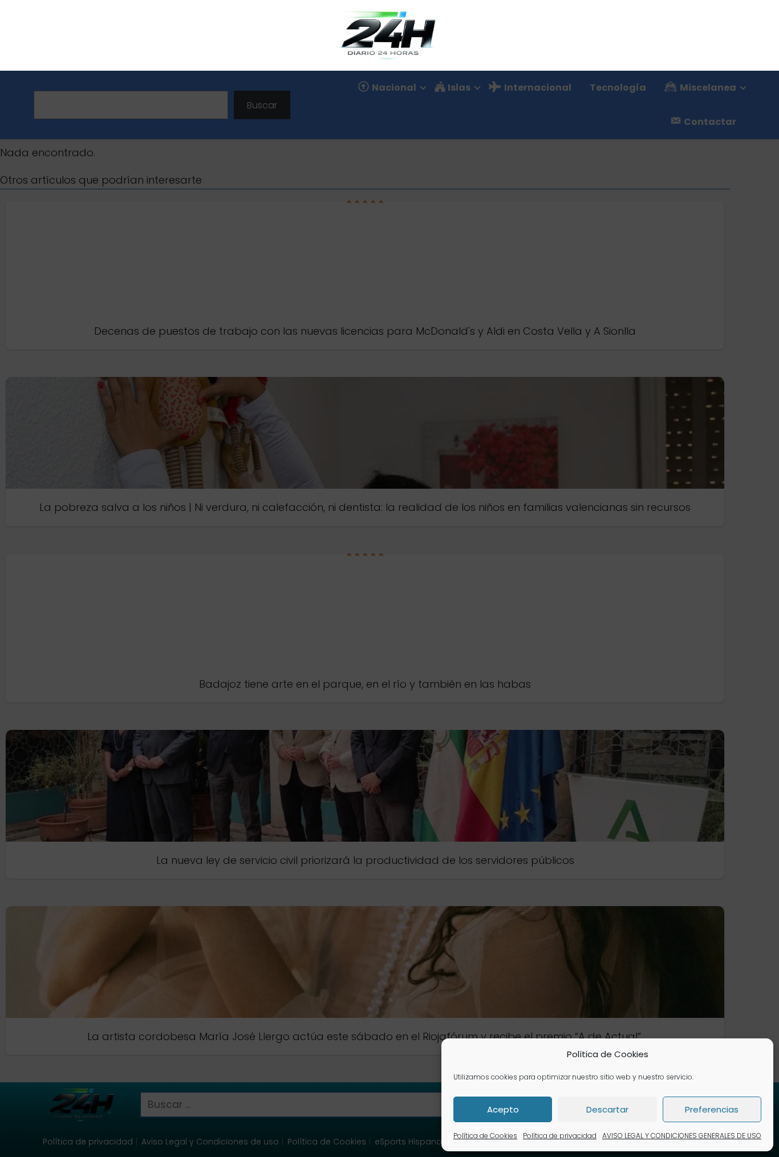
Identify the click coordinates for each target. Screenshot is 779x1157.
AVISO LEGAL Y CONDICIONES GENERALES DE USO (681, 1135)
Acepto (503, 1109)
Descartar (607, 1109)
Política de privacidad (560, 1135)
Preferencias (712, 1109)
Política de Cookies (485, 1135)
